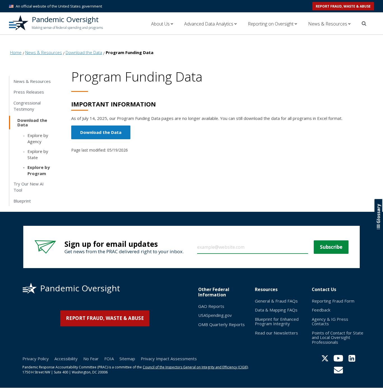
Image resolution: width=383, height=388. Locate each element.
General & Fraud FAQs (276, 301)
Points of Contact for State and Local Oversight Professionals (337, 337)
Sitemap (127, 358)
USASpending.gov (215, 315)
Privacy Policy (35, 358)
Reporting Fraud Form (333, 301)
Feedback (321, 310)
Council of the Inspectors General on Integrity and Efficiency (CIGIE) (195, 367)
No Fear (91, 358)
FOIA (109, 358)
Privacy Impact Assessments (169, 358)
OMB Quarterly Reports (221, 324)
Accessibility (66, 358)
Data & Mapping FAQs (276, 310)
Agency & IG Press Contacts (330, 321)
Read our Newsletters (276, 333)
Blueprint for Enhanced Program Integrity (277, 321)
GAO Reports (211, 306)
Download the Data (100, 132)
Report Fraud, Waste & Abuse (343, 6)
